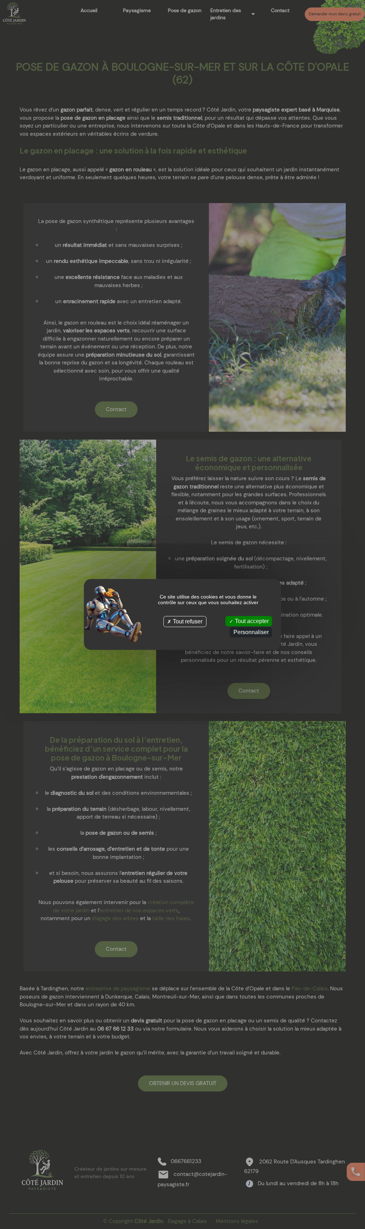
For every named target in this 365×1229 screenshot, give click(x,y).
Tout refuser (186, 621)
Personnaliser (251, 632)
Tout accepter (251, 621)
